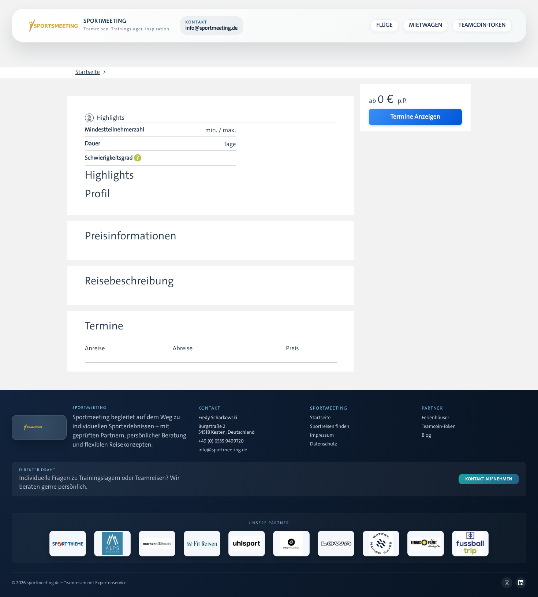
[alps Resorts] (112, 543)
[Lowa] (336, 543)
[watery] (381, 543)
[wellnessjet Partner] (202, 543)
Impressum (322, 435)
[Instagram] (506, 582)
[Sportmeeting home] (52, 26)
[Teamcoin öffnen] (39, 427)
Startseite (87, 72)
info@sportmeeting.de (222, 450)
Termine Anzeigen (415, 117)
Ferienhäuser (435, 418)
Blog (426, 435)
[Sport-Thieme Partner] (67, 543)
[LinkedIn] (520, 582)
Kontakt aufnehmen (489, 479)
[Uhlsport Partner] (246, 543)
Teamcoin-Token (482, 25)
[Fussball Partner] (470, 543)
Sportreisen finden (329, 427)
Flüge (384, 25)
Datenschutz (323, 444)
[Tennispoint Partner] (425, 543)
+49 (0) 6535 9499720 (221, 441)
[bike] (291, 543)
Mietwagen (425, 25)
